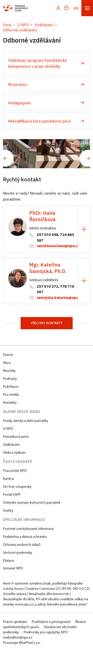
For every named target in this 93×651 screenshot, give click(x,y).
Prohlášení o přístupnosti (51, 621)
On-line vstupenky (17, 486)
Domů (8, 354)
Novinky (9, 370)
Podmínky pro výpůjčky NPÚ (46, 632)
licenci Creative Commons (34, 588)
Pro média (11, 394)
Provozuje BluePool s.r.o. (21, 642)
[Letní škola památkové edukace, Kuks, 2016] (68, 153)
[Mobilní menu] (87, 8)
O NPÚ (8, 428)
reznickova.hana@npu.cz (58, 245)
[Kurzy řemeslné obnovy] (25, 153)
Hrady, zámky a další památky (25, 420)
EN (76, 8)
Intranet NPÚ (13, 568)
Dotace (8, 560)
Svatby (8, 510)
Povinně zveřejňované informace (28, 528)
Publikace (10, 386)
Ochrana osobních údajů (21, 544)
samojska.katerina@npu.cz (60, 297)
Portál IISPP (12, 494)
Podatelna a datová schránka (25, 536)
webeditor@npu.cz (17, 637)
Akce (7, 362)
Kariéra (8, 478)
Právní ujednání (15, 621)
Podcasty (10, 378)
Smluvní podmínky (17, 552)
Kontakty (10, 402)
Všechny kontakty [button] (46, 323)
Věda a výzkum (14, 452)
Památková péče (16, 436)
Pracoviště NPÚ (15, 470)
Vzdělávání (11, 444)
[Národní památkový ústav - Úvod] (16, 8)
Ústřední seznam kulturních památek (31, 502)
